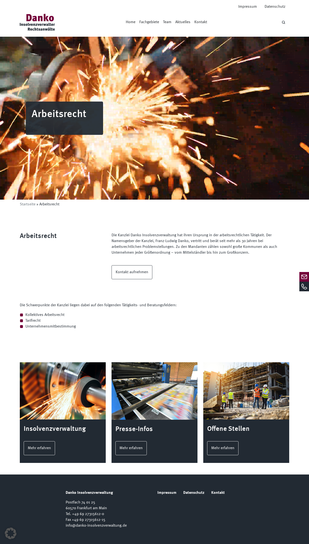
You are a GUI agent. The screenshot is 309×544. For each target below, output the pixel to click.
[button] (10, 533)
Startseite (27, 204)
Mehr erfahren (39, 448)
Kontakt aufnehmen (132, 272)
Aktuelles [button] (182, 22)
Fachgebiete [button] (149, 22)
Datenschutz (275, 7)
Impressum (247, 7)
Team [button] (167, 22)
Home (130, 22)
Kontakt (200, 22)
